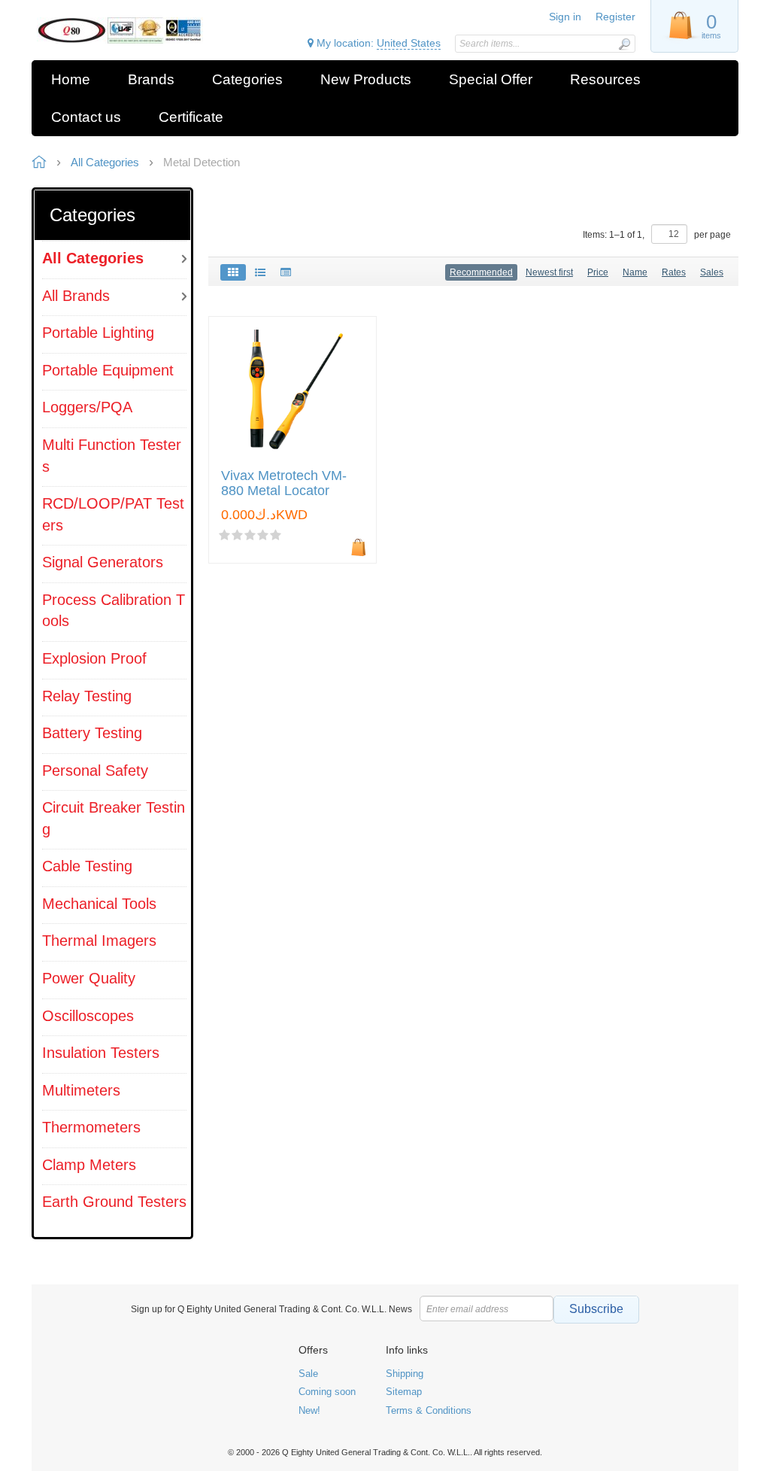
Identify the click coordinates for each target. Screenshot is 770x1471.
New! (309, 1410)
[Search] (624, 44)
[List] (260, 272)
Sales (711, 272)
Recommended (481, 272)
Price (597, 272)
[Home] (120, 30)
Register (615, 17)
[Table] (285, 272)
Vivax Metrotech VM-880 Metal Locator (284, 483)
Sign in (565, 17)
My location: (377, 43)
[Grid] (233, 272)
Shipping (404, 1373)
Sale (308, 1373)
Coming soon (327, 1391)
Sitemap (404, 1391)
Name (635, 272)
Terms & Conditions (428, 1410)
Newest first (549, 272)
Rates (674, 272)
